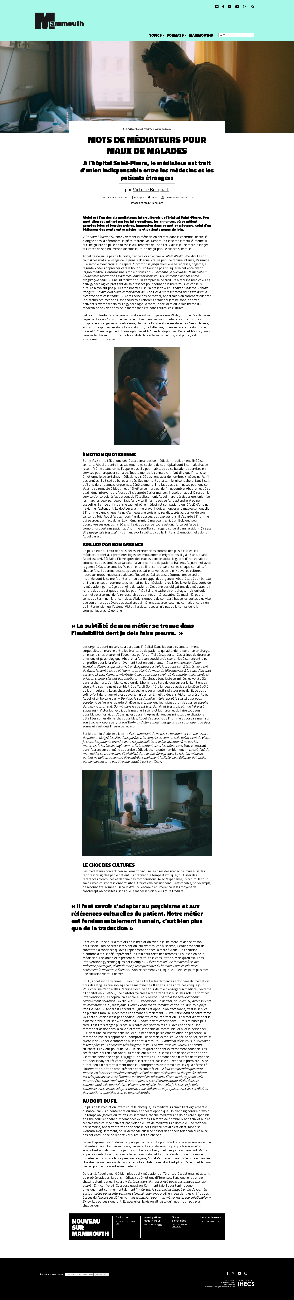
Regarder (176, 1227)
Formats (175, 35)
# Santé (138, 129)
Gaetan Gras (149, 1224)
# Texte (148, 129)
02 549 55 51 (230, 1281)
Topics (155, 35)
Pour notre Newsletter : (52, 1274)
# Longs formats (162, 129)
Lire (117, 1223)
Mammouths (201, 35)
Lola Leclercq (205, 1221)
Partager (139, 197)
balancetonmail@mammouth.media (220, 1287)
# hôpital (128, 129)
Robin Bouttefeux (123, 1221)
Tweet (154, 197)
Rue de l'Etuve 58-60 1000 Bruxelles (227, 1284)
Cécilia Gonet (177, 1224)
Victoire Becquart (151, 189)
